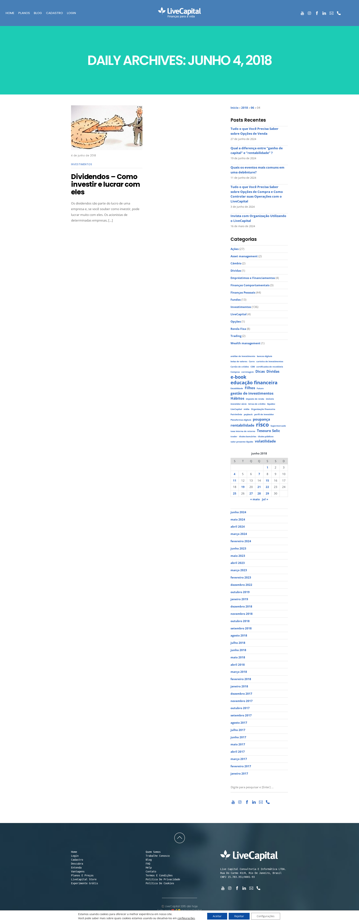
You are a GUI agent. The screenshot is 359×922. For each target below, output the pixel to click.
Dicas (260, 371)
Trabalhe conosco (158, 855)
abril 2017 (238, 751)
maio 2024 (238, 519)
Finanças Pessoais (243, 292)
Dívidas (236, 270)
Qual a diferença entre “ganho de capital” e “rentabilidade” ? (257, 150)
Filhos (250, 388)
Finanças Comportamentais (250, 285)
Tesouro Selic (268, 430)
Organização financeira (263, 409)
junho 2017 (238, 737)
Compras (235, 372)
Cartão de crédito (240, 366)
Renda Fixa (238, 329)
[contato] (332, 12)
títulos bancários (247, 436)
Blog (38, 13)
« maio (255, 499)
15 (267, 480)
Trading (236, 336)
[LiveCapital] (179, 15)
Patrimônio (236, 414)
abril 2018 (238, 664)
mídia (246, 409)
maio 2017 (238, 744)
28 (259, 493)
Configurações (265, 916)
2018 (244, 107)
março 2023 (239, 570)
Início (234, 107)
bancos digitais (264, 356)
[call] (339, 12)
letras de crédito (257, 404)
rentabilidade (242, 425)
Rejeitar (239, 916)
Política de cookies (160, 883)
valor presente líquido (242, 441)
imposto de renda (255, 399)
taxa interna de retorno (243, 431)
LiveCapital (239, 314)
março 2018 (239, 672)
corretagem (247, 372)
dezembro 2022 (241, 585)
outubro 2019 (240, 592)
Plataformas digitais (241, 420)
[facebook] (317, 12)
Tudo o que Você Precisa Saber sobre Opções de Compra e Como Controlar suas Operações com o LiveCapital (257, 194)
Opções (236, 321)
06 (252, 107)
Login (71, 13)
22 (267, 487)
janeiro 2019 (239, 599)
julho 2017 (238, 730)
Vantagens (78, 871)
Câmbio (236, 263)
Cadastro (54, 13)
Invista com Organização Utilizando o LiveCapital (258, 218)
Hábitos (237, 398)
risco (262, 424)
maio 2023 (238, 556)
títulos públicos (265, 436)
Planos (24, 13)
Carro (252, 361)
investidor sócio (239, 404)
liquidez (271, 404)
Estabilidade (237, 388)
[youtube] (302, 12)
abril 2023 (238, 563)
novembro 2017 (242, 701)
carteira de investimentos (269, 361)
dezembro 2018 (241, 606)
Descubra (77, 863)
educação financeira (254, 382)
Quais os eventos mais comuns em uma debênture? (257, 169)
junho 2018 (238, 650)
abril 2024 (238, 526)
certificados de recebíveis (269, 366)
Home (10, 13)
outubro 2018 (240, 621)
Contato (151, 871)
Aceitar (217, 916)
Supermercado (278, 426)
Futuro (260, 388)
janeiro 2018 (239, 686)
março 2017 (239, 759)
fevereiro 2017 (241, 766)
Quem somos (153, 851)
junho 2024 (238, 512)
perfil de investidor (264, 414)
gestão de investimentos (252, 393)
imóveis (270, 399)
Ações (235, 249)
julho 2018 (238, 643)
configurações (186, 918)
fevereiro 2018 (241, 679)
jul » (265, 499)
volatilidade (265, 441)
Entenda (76, 867)
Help (149, 867)
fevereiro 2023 (241, 577)
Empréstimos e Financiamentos (253, 278)
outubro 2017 (240, 708)
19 (243, 487)
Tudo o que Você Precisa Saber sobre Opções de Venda (254, 131)
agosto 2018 (239, 635)
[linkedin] (324, 12)
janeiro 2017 (239, 773)
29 (267, 493)
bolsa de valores (239, 361)
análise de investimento (243, 356)
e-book (238, 377)
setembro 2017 (241, 715)
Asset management (244, 256)
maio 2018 (238, 657)
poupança (261, 419)
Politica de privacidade (163, 879)
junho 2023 (238, 548)
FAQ (148, 863)
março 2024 (239, 534)
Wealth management (245, 343)
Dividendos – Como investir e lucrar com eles (105, 184)
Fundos (236, 299)
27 (251, 493)
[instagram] (310, 12)
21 (259, 487)
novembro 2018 (242, 614)
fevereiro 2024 (241, 541)
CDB (253, 366)
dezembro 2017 (241, 693)
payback (248, 414)
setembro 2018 (241, 628)
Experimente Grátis (84, 883)
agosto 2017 (239, 722)
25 (234, 493)
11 (234, 480)
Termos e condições (159, 875)
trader (234, 436)
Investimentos (81, 164)
